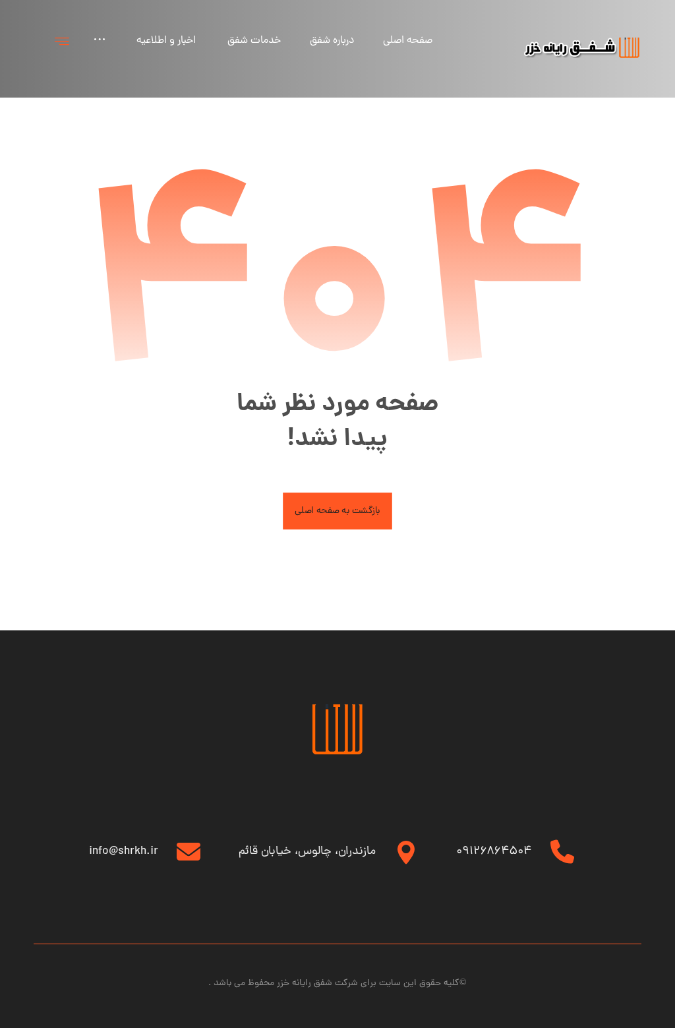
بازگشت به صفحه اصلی (337, 511)
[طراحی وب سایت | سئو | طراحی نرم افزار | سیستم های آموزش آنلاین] (582, 47)
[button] (62, 41)
